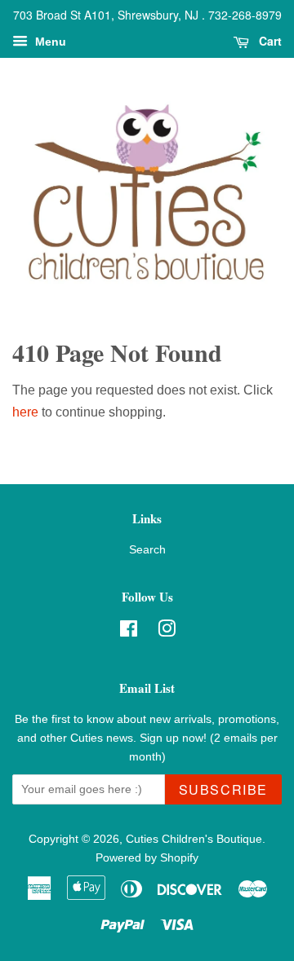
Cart (269, 41)
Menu (49, 41)
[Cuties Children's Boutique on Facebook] (128, 632)
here (25, 412)
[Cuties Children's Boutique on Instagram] (167, 632)
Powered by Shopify (147, 858)
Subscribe (223, 789)
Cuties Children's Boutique (194, 839)
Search (147, 550)
